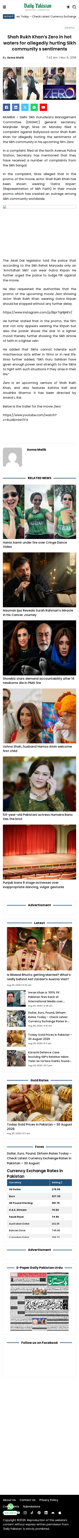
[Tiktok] (32, 1512)
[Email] (43, 107)
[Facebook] (6, 107)
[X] (25, 107)
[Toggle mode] (68, 7)
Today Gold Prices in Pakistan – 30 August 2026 (39, 1126)
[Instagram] (25, 1512)
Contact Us (27, 1500)
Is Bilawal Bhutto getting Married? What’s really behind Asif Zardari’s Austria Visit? (39, 977)
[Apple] (59, 1512)
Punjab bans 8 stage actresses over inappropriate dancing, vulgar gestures (33, 884)
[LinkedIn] (15, 107)
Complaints (11, 1506)
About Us (9, 1500)
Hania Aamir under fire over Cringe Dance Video (35, 544)
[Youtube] (18, 1512)
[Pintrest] (39, 1512)
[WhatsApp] (34, 107)
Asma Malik (15, 58)
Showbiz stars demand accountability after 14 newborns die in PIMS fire (38, 680)
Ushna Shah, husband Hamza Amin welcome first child (37, 748)
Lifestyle (70, 27)
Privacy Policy (48, 1500)
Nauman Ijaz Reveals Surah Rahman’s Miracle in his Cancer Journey (38, 612)
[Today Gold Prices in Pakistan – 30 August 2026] (39, 1102)
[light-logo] (38, 7)
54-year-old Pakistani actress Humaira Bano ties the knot (38, 816)
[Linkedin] (46, 1512)
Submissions (31, 1506)
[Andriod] (52, 1512)
